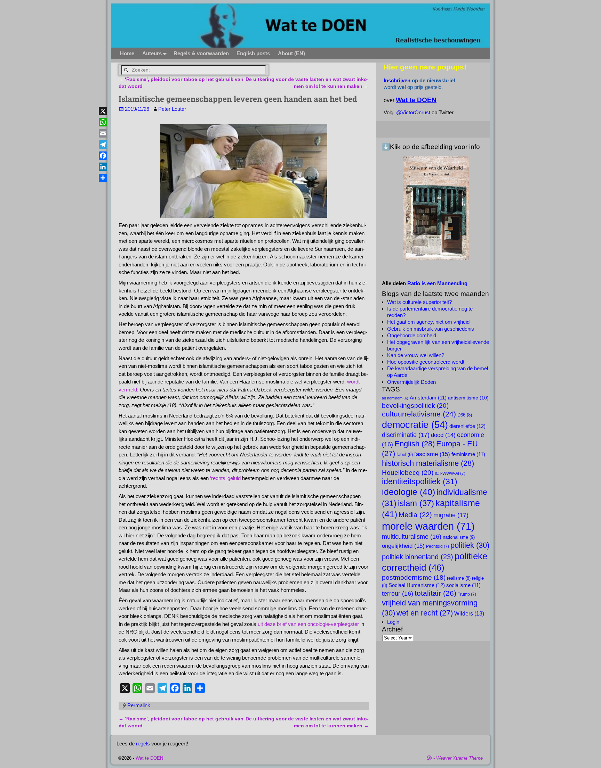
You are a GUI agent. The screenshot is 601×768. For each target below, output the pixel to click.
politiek (469, 545)
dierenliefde (467, 426)
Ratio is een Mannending (437, 283)
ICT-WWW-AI (450, 473)
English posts (253, 53)
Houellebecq (407, 472)
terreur (397, 593)
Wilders (469, 613)
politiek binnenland (417, 557)
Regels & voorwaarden (201, 53)
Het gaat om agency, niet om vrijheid (428, 322)
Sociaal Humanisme (416, 585)
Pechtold (437, 546)
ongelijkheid (403, 545)
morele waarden (428, 526)
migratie (450, 515)
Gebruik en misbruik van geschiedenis (430, 329)
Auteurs (152, 53)
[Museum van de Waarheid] (436, 208)
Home (127, 53)
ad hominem (395, 398)
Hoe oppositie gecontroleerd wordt (425, 362)
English (414, 443)
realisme (459, 578)
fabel (404, 454)
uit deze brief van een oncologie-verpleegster (308, 624)
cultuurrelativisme (419, 414)
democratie (415, 424)
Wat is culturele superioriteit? (419, 302)
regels (143, 743)
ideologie (408, 492)
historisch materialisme (428, 463)
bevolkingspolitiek (415, 405)
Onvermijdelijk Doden (411, 382)
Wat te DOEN (149, 758)
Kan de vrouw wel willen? (415, 355)
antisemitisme (468, 397)
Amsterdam (428, 397)
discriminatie (406, 434)
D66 (464, 415)
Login (393, 622)
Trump (467, 594)
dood (443, 435)
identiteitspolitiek (419, 481)
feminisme (468, 454)
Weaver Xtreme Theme (459, 758)
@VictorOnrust (413, 112)
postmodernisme (414, 577)
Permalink (138, 705)
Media (415, 515)
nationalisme (459, 537)
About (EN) (291, 53)
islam (416, 503)
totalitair (435, 593)
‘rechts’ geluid (225, 478)
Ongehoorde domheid (411, 335)
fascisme (432, 454)
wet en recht (424, 613)
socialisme (463, 585)
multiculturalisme (411, 536)
